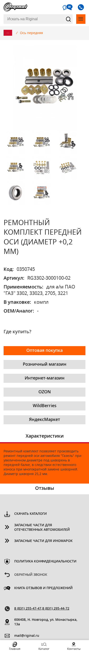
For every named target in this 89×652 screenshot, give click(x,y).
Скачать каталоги (30, 514)
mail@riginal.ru (26, 635)
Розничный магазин (44, 364)
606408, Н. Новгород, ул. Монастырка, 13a (45, 622)
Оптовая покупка (44, 351)
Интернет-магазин (45, 378)
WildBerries (44, 406)
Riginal (15, 7)
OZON (44, 392)
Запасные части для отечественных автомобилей (42, 527)
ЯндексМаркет (44, 420)
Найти (68, 19)
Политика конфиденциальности (45, 561)
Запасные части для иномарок (43, 541)
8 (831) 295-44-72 (55, 608)
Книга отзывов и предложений (43, 588)
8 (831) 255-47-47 (27, 608)
